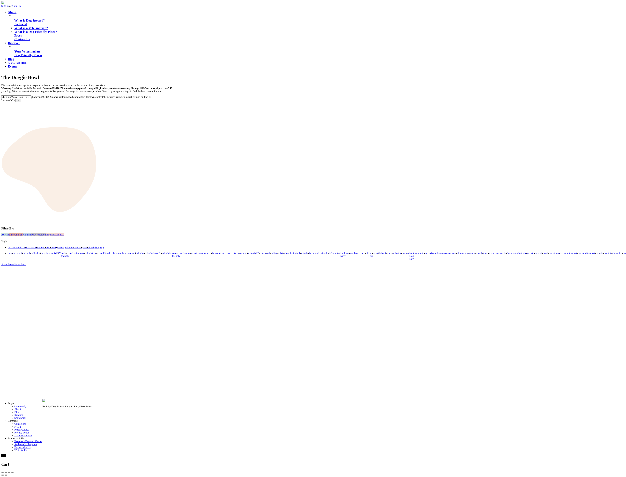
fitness (276, 253)
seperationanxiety (589, 253)
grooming (335, 253)
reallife (480, 253)
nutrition (422, 253)
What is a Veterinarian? (31, 28)
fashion (265, 253)
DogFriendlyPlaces (108, 253)
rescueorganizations (519, 253)
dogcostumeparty (78, 253)
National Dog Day (413, 256)
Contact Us (22, 39)
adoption (43, 247)
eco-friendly (176, 254)
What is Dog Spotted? (29, 20)
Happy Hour (371, 254)
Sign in (5, 6)
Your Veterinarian (27, 51)
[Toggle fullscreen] (9, 472)
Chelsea (29, 253)
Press (18, 35)
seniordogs (556, 253)
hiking (391, 253)
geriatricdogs (323, 253)
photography (439, 253)
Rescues (18, 415)
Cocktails (38, 253)
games (314, 253)
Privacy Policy (21, 432)
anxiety (80, 247)
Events (12, 66)
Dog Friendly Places (28, 55)
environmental (200, 253)
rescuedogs (503, 253)
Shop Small (20, 417)
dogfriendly (92, 253)
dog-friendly (65, 254)
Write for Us (20, 450)
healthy (384, 253)
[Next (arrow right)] (6, 475)
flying (282, 253)
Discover (14, 43)
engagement (186, 253)
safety (548, 253)
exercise (245, 253)
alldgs (56, 247)
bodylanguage (97, 247)
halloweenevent (360, 253)
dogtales (168, 253)
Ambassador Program (25, 444)
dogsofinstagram (155, 253)
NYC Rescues (17, 62)
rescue (494, 253)
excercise (218, 253)
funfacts (307, 253)
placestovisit (452, 253)
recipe (487, 253)
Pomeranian (465, 253)
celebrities (20, 253)
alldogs (62, 247)
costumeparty (49, 253)
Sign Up (16, 6)
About (12, 12)
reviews (533, 253)
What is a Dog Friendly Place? (35, 31)
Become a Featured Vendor (28, 441)
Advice (5, 234)
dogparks (133, 253)
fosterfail (294, 253)
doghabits (123, 253)
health (378, 253)
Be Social (20, 24)
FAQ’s (17, 426)
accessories (33, 247)
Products (50, 234)
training (609, 253)
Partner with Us (22, 447)
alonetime (71, 247)
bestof (87, 247)
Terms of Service (23, 435)
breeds (11, 253)
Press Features (21, 429)
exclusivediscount (232, 253)
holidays (399, 253)
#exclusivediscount (17, 247)
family (253, 253)
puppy (474, 253)
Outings (27, 234)
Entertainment (16, 234)
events (210, 253)
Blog (11, 59)
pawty (430, 253)
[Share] (6, 472)
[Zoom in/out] (12, 472)
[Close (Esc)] (2, 472)
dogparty (142, 253)
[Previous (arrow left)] (2, 475)
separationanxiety (571, 253)
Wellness (59, 234)
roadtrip (541, 253)
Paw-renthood (38, 234)
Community (20, 406)
